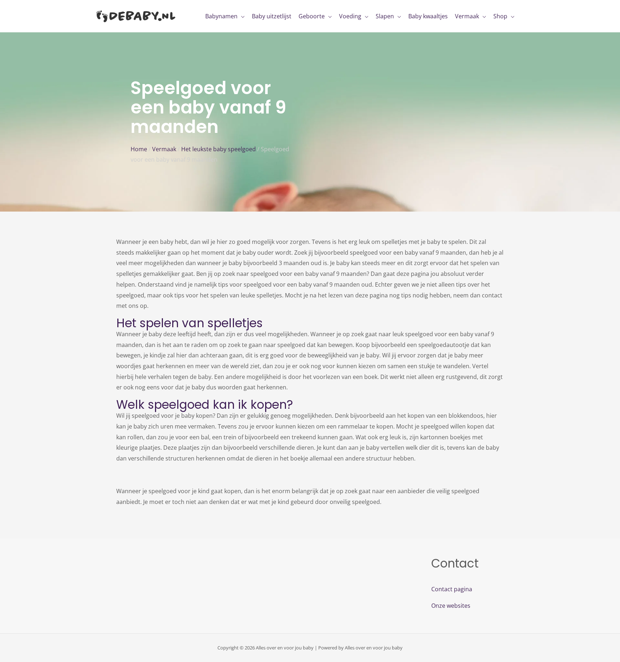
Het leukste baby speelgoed (218, 149)
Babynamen (221, 16)
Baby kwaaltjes (428, 16)
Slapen (385, 16)
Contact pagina (451, 589)
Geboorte (312, 16)
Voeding (350, 16)
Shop (500, 16)
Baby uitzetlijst (271, 16)
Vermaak (467, 16)
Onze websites (450, 606)
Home (139, 149)
